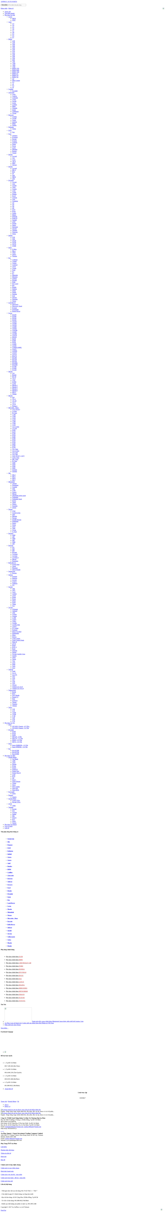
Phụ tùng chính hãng (14, 956)
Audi (8, 863)
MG (8, 842)
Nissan (9, 915)
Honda (9, 891)
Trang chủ (4, 1101)
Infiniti (9, 854)
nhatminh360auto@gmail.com (14, 1127)
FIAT (9, 848)
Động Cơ (7, 1106)
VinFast (9, 881)
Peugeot (9, 845)
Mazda (9, 909)
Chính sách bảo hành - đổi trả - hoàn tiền (13, 1178)
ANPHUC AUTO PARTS (9, 1)
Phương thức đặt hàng (7, 1150)
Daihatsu (10, 851)
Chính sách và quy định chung (10, 1168)
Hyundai (10, 894)
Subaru (9, 927)
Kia (8, 900)
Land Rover (11, 903)
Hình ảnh (3, 1156)
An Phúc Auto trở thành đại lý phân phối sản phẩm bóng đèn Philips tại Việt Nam (29, 1023)
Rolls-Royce (11, 924)
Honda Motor (12, 1101)
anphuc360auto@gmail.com (32, 1127)
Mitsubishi (10, 912)
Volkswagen (11, 936)
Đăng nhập (4, 8)
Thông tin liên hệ (6, 1153)
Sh (18, 1101)
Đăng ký (11, 8)
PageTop (3, 1210)
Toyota (9, 933)
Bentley (9, 866)
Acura (9, 857)
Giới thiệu (4, 1147)
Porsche (9, 921)
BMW (9, 869)
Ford (9, 888)
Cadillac (10, 872)
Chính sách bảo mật (7, 1181)
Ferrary (10, 884)
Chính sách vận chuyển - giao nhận (11, 1174)
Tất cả (6, 1105)
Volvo (9, 940)
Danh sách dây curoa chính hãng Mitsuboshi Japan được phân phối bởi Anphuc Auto (57, 1021)
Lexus (9, 906)
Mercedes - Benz (12, 918)
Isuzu (9, 897)
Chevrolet (10, 875)
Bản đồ (3, 1160)
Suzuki (9, 930)
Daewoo (10, 878)
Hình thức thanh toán (7, 1171)
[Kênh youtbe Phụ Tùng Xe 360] (5, 1052)
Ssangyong (10, 839)
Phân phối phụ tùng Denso (13, 1025)
